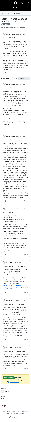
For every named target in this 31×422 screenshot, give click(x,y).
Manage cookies (20, 413)
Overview (6, 13)
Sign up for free (8, 377)
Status (19, 411)
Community (25, 411)
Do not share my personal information (15, 414)
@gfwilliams (21, 266)
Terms (4, 411)
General (3, 29)
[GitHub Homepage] (10, 417)
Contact (13, 413)
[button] (28, 13)
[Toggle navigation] (2, 2)
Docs (8, 413)
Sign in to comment (13, 381)
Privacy (9, 411)
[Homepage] (15, 2)
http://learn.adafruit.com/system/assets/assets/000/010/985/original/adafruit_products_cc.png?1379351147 (15, 287)
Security (14, 411)
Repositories (17, 13)
